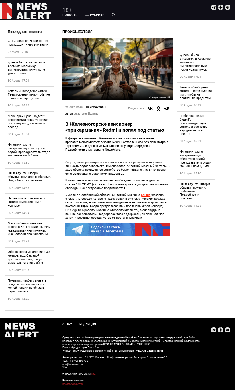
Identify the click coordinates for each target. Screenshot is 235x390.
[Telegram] (166, 108)
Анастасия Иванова (86, 113)
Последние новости (25, 32)
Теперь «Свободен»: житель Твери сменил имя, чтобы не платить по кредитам (29, 94)
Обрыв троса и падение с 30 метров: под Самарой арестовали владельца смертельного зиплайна (29, 257)
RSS (93, 373)
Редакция (87, 324)
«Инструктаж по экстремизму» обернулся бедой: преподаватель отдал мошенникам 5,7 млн (29, 150)
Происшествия (96, 106)
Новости (70, 15)
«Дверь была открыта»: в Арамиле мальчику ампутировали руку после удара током (26, 68)
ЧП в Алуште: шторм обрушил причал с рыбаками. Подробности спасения (29, 176)
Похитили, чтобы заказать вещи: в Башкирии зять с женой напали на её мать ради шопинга (27, 286)
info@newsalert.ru (72, 383)
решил (145, 195)
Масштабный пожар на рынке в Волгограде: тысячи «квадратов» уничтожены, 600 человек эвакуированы (29, 229)
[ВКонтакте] (150, 108)
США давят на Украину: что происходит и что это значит (29, 42)
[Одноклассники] (158, 108)
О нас (67, 324)
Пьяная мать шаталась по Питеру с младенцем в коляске (27, 202)
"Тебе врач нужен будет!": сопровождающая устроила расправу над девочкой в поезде (28, 121)
